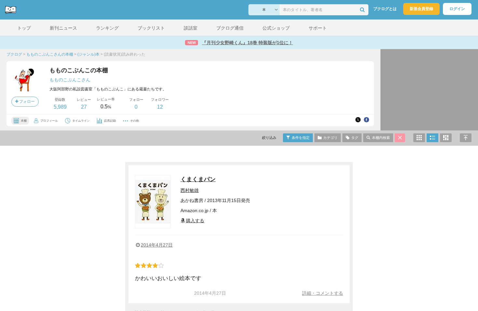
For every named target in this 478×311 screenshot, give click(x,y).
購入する (195, 220)
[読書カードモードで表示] (446, 137)
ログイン (457, 9)
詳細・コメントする (322, 293)
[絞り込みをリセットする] (400, 137)
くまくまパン (198, 179)
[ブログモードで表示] (432, 137)
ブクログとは (385, 9)
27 (84, 107)
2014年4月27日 (157, 245)
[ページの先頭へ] (465, 137)
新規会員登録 (421, 9)
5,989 (60, 107)
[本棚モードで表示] (419, 137)
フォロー (26, 101)
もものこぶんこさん (69, 79)
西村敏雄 (189, 190)
